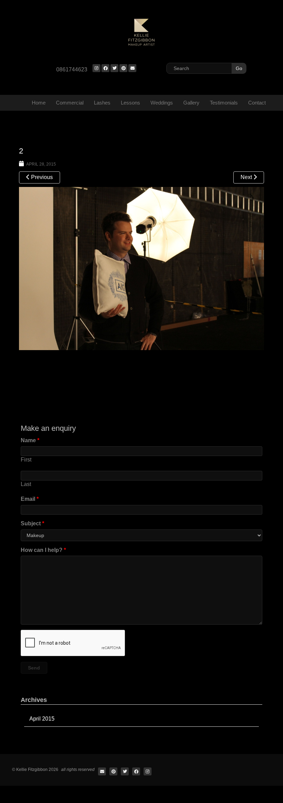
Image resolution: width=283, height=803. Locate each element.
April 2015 (42, 719)
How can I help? (43, 550)
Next (247, 177)
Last (26, 484)
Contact (257, 103)
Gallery (191, 103)
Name (30, 440)
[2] (141, 267)
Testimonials (224, 103)
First (26, 460)
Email (30, 499)
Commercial (70, 103)
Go (239, 68)
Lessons (130, 103)
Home (39, 103)
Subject (32, 523)
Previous (41, 177)
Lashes (102, 103)
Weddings (161, 103)
